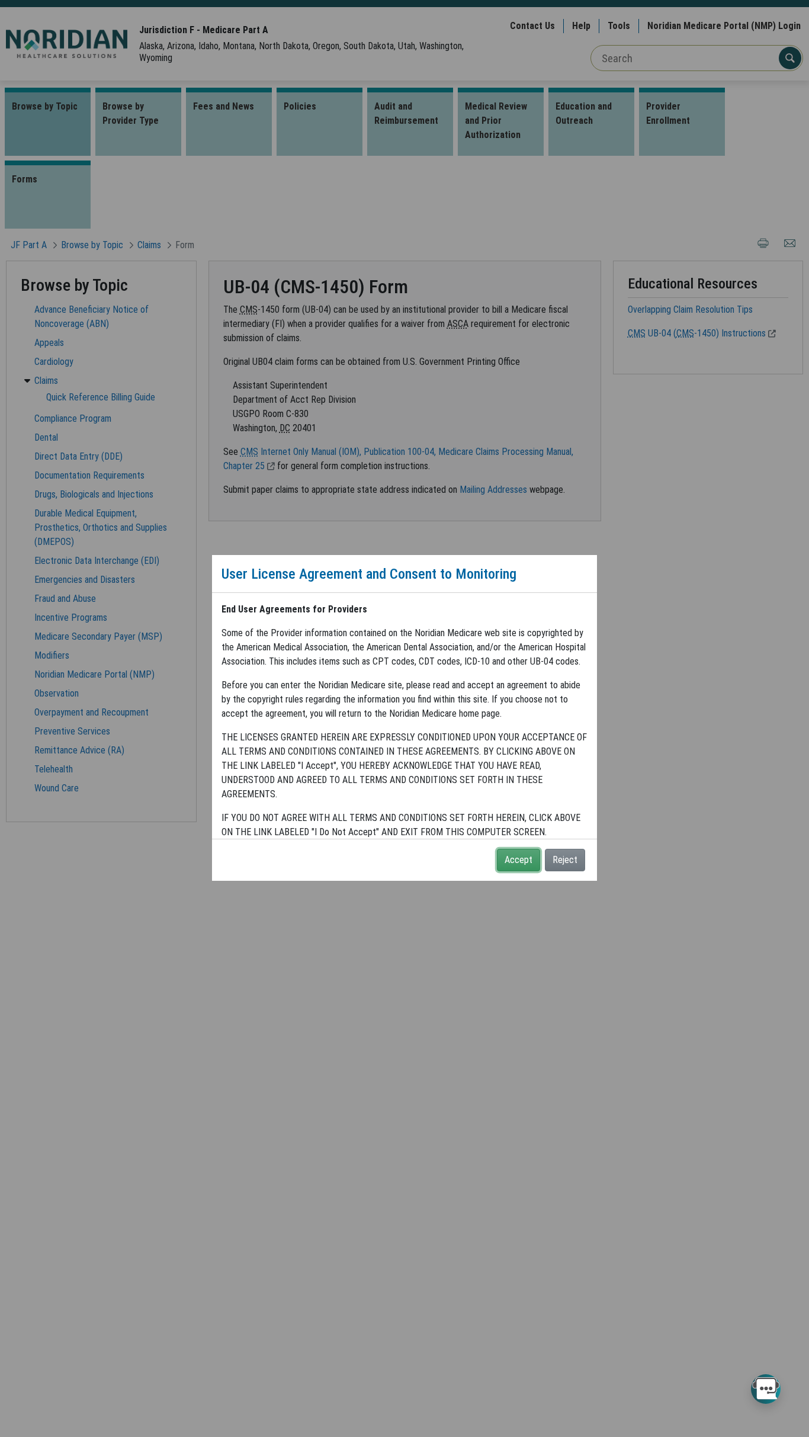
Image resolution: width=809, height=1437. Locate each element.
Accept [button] (518, 859)
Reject (565, 859)
